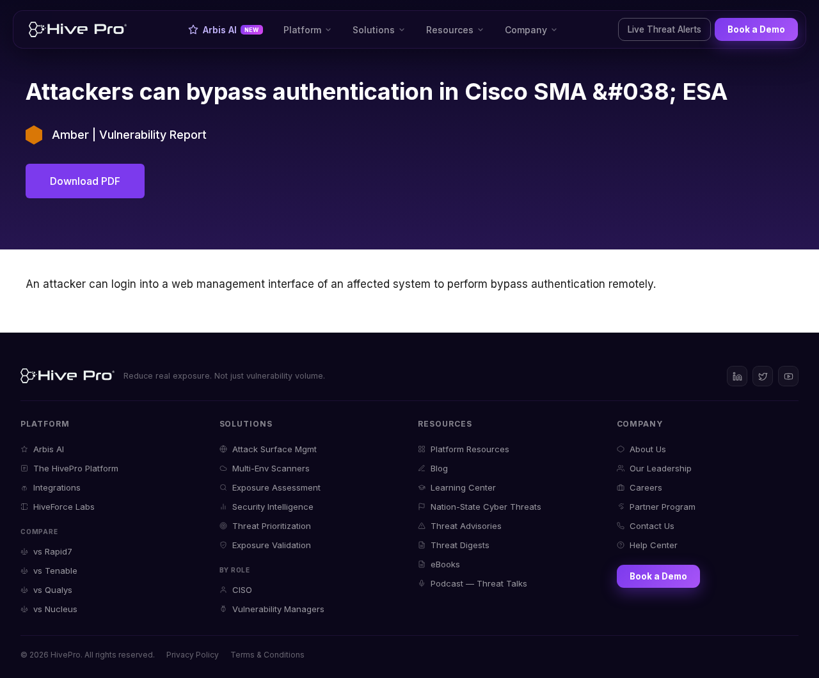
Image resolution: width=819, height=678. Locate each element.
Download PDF (85, 181)
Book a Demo (756, 29)
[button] (308, 29)
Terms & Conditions (267, 654)
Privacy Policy (192, 654)
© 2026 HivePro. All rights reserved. (87, 654)
